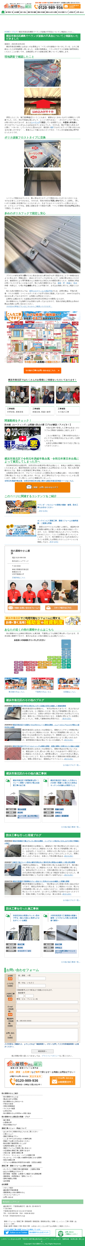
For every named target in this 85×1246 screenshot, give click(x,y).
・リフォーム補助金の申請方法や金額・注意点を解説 (22, 1162)
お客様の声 (72, 12)
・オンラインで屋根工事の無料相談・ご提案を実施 (21, 1169)
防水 (75, 283)
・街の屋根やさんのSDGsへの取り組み (16, 1113)
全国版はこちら (69, 692)
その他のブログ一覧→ (71, 765)
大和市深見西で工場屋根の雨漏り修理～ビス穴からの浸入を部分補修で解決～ (63, 918)
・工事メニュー (7, 1134)
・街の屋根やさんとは (10, 1097)
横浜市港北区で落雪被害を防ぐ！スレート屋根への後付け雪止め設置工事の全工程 (26, 782)
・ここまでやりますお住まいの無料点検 (17, 1139)
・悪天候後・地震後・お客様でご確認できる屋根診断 (22, 1174)
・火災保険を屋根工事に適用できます (16, 1150)
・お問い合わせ (7, 1197)
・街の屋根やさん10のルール (12, 1101)
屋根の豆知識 (41, 12)
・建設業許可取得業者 (10, 1190)
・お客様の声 (7, 1122)
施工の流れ (23, 12)
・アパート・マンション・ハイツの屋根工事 (18, 1155)
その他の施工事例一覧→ (70, 827)
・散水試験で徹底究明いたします (14, 1143)
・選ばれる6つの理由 (9, 1099)
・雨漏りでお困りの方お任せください (16, 1141)
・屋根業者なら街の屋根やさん (13, 1192)
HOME (7, 32)
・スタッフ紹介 (7, 1188)
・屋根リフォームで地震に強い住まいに (17, 1148)
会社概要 (16, 12)
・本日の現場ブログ (9, 1125)
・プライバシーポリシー (11, 1195)
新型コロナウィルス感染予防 (40, 291)
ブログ (14, 32)
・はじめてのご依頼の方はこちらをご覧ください (20, 1131)
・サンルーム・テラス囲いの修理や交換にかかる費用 (22, 1157)
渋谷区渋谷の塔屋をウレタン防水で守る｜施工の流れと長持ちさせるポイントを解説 (26, 918)
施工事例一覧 (9, 12)
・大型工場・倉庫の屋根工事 (12, 1153)
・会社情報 (6, 1181)
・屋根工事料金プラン (10, 1136)
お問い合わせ (80, 12)
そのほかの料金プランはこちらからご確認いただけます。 (29, 306)
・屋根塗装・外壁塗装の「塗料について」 (17, 1176)
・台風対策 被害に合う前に (12, 1146)
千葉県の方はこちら (43, 692)
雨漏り (69, 283)
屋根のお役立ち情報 (51, 12)
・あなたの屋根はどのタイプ (12, 1171)
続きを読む (43, 511)
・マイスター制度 (8, 1108)
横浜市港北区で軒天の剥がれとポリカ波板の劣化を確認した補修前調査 (39, 706)
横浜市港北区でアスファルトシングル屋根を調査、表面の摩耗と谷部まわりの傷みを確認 (46, 746)
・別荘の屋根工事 (8, 1160)
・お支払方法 (7, 1111)
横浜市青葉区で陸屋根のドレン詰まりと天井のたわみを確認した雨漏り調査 (41, 881)
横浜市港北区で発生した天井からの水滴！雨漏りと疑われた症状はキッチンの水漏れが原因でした (63, 782)
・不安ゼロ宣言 (7, 1104)
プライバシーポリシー (50, 1056)
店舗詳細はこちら (18, 577)
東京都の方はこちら (17, 692)
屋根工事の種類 (32, 12)
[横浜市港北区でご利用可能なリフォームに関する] (42, 620)
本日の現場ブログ (63, 12)
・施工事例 (6, 1120)
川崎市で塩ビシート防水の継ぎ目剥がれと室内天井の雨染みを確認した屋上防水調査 (43, 862)
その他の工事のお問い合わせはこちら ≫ (42, 370)
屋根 (59, 283)
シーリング (35, 122)
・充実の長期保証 (8, 1106)
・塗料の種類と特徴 (9, 1178)
